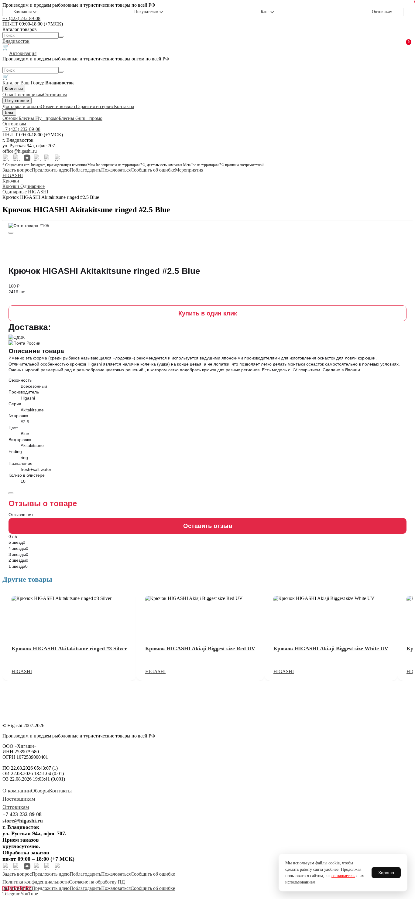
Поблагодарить (85, 169)
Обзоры (10, 118)
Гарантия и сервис (95, 106)
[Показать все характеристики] (11, 493)
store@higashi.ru (22, 821)
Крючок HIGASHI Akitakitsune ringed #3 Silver (69, 648)
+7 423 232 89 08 (22, 814)
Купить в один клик (207, 313)
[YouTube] (58, 158)
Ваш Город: (47, 82)
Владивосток (15, 41)
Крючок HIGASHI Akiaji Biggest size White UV (330, 648)
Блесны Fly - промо (39, 118)
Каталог (11, 82)
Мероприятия (189, 169)
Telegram (11, 893)
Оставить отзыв (207, 526)
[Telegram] (6, 158)
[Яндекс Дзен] (27, 158)
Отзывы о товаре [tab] (43, 503)
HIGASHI (22, 671)
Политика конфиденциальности (35, 881)
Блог (265, 11)
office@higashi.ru (19, 151)
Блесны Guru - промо (80, 118)
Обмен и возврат (58, 106)
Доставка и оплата (21, 106)
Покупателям (146, 11)
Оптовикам (382, 11)
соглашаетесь (343, 875)
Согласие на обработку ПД (97, 881)
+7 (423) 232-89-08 (21, 18)
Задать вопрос (17, 169)
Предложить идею (51, 169)
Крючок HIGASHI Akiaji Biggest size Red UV (200, 648)
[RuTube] (37, 158)
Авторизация (22, 53)
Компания (22, 11)
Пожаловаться (116, 169)
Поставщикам (28, 94)
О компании (16, 791)
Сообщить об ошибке (153, 169)
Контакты (124, 106)
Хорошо (386, 872)
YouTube (29, 893)
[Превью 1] (11, 233)
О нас (8, 94)
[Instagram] (48, 158)
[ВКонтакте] (17, 158)
